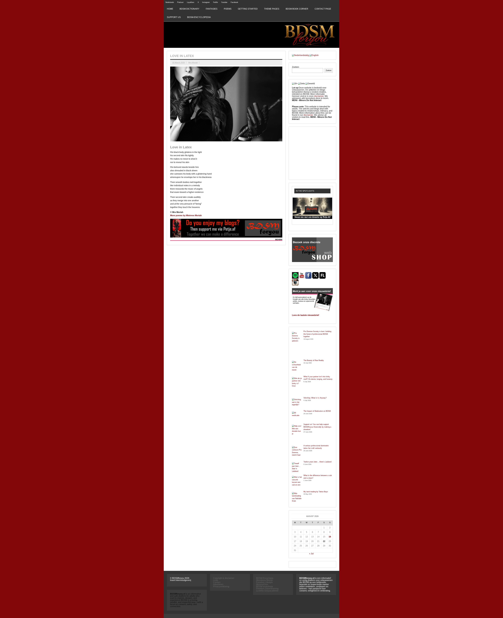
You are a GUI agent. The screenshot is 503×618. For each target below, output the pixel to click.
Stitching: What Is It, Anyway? (315, 398)
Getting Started (248, 9)
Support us (174, 17)
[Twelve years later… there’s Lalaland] (297, 467)
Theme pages (271, 9)
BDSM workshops (264, 586)
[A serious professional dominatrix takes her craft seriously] (297, 452)
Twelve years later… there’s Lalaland (317, 462)
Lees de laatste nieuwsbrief (305, 315)
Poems (227, 9)
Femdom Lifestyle (264, 582)
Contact (216, 582)
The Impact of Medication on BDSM (317, 411)
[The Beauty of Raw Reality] (297, 367)
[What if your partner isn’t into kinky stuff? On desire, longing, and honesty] (297, 386)
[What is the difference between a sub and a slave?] (297, 482)
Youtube (224, 2)
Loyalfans (190, 2)
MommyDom (262, 584)
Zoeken (295, 67)
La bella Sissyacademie (267, 591)
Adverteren (218, 584)
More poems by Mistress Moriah (186, 215)
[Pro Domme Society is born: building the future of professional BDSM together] (297, 344)
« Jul (311, 553)
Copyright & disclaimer (223, 578)
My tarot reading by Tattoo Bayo (316, 492)
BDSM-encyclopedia (199, 17)
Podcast (180, 2)
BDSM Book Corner (297, 9)
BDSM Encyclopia (264, 578)
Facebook (234, 2)
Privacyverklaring (221, 586)
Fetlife (215, 2)
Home (170, 9)
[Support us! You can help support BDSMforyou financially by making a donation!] (297, 434)
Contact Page (323, 9)
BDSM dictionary (189, 9)
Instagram (206, 2)
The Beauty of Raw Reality (314, 360)
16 (330, 537)
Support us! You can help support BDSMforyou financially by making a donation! (317, 426)
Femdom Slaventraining (267, 588)
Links (215, 580)
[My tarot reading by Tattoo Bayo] (297, 497)
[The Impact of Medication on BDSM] (297, 416)
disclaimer (319, 96)
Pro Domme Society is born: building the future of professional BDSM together (317, 333)
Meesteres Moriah (264, 580)
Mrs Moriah (193, 62)
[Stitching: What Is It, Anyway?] (297, 403)
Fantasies (211, 9)
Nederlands (169, 2)
